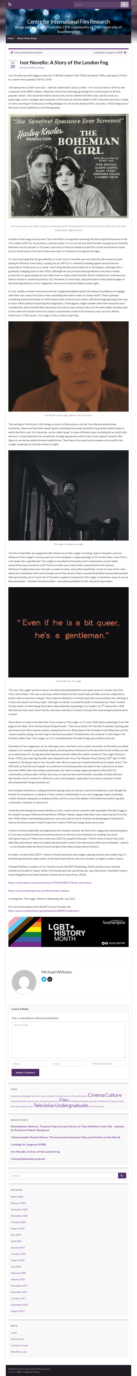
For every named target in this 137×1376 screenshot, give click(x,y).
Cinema (96, 1095)
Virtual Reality (95, 1106)
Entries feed (17, 1339)
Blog (42, 67)
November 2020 (19, 1215)
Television (44, 1105)
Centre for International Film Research (68, 21)
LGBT (95, 1101)
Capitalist (51, 1096)
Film (64, 1100)
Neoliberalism (103, 1101)
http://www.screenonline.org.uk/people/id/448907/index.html (43, 910)
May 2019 (16, 1234)
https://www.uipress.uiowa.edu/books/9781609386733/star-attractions (50, 882)
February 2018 (18, 1273)
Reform (25, 1106)
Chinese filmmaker (79, 1096)
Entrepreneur (34, 1101)
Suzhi (30, 1106)
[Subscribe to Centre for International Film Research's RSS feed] (10, 3)
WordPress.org (19, 1351)
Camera (43, 1096)
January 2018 (18, 1279)
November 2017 (19, 1292)
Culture (113, 1095)
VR (102, 1106)
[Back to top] (129, 1368)
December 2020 (19, 1209)
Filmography (74, 1101)
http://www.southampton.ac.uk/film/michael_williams (39, 890)
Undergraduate (71, 1105)
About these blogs (27, 38)
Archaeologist (25, 1096)
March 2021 (17, 1196)
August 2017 (18, 1311)
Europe (43, 1101)
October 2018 (18, 1253)
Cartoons (59, 1096)
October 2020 (18, 1222)
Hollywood (84, 1101)
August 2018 (18, 1260)
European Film (53, 1101)
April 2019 (16, 1241)
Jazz (90, 1101)
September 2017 (19, 1304)
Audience (36, 1096)
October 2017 (18, 1298)
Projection (114, 1101)
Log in (14, 1332)
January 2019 (18, 1247)
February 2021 (18, 1203)
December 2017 (19, 1285)
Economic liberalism (19, 1101)
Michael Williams (30, 67)
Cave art (67, 1096)
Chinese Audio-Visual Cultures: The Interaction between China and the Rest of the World (65, 1137)
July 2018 (16, 1266)
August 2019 (18, 1228)
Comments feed (19, 1345)
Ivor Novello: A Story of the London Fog (35, 1151)
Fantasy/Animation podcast (28, 52)
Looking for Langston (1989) (108, 52)
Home (11, 38)
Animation (15, 1096)
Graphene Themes (31, 1372)
